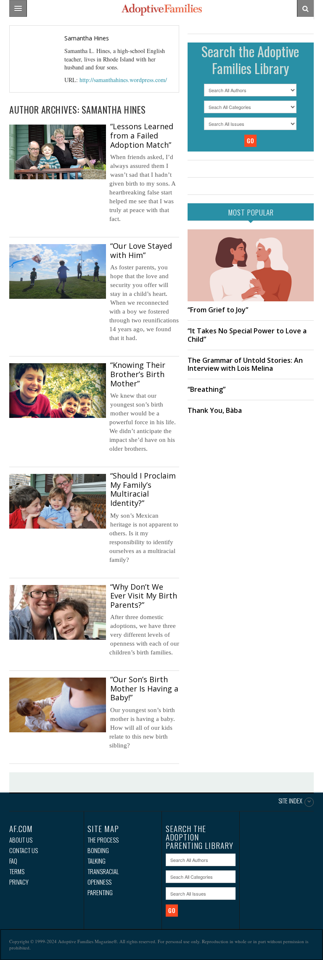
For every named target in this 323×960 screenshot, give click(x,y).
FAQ (13, 860)
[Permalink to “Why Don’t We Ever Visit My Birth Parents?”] (57, 612)
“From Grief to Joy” (218, 309)
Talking (96, 860)
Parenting (100, 892)
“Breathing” (206, 389)
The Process (103, 839)
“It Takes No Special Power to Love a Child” (247, 334)
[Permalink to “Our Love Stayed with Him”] (57, 271)
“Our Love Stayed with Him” (141, 250)
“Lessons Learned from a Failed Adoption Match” (141, 135)
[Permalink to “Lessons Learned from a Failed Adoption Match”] (57, 152)
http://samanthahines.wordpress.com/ (123, 80)
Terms (16, 871)
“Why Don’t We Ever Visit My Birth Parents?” (143, 596)
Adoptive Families (161, 9)
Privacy (19, 882)
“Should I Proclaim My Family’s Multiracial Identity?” (143, 489)
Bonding (98, 850)
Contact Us (23, 850)
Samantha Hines (86, 38)
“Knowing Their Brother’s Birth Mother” (137, 374)
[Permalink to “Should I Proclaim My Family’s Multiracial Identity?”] (57, 501)
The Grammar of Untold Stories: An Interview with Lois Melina (245, 364)
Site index (290, 801)
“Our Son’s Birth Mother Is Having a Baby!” (144, 688)
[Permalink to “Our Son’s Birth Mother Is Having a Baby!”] (57, 705)
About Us (20, 839)
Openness (99, 882)
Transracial (103, 871)
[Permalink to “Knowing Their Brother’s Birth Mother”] (57, 390)
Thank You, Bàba (215, 410)
